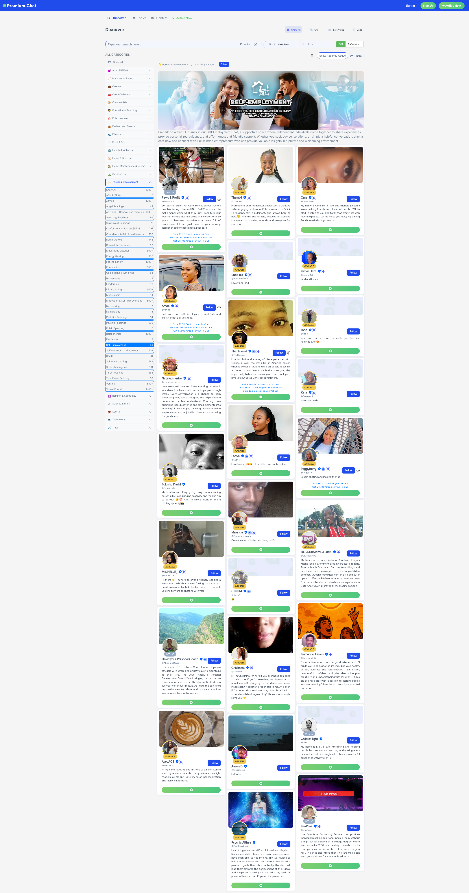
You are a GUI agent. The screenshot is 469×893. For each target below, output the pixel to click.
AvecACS (168, 761)
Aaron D (237, 766)
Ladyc (235, 456)
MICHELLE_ (170, 572)
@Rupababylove (239, 278)
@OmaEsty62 (308, 201)
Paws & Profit (171, 197)
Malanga (237, 532)
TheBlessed (239, 351)
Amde (166, 306)
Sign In (410, 5)
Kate (304, 392)
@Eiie (303, 742)
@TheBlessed (238, 355)
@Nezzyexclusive (171, 382)
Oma (304, 197)
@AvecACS (167, 765)
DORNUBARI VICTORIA (316, 552)
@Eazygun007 (308, 658)
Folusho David (172, 484)
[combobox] (317, 44)
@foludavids (168, 488)
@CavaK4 (236, 595)
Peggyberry (309, 469)
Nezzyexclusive (172, 378)
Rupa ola (237, 275)
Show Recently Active (332, 55)
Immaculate (309, 271)
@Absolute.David (170, 662)
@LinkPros (306, 830)
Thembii (237, 197)
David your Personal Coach (180, 659)
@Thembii (236, 201)
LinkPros (307, 826)
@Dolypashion (308, 396)
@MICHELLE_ (168, 575)
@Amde (166, 309)
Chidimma (238, 668)
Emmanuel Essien (312, 654)
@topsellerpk (238, 769)
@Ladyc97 (236, 459)
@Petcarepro (168, 201)
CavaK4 (237, 591)
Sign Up (428, 5)
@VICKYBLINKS (308, 555)
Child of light (310, 739)
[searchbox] (323, 44)
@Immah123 (307, 274)
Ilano (304, 330)
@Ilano (304, 333)
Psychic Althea (241, 842)
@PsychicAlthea (239, 846)
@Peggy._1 (306, 472)
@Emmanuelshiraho (241, 536)
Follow (224, 64)
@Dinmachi (237, 671)
